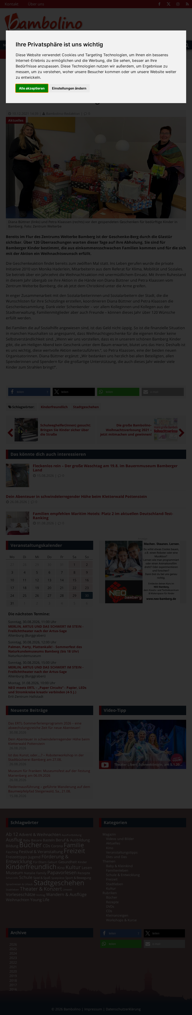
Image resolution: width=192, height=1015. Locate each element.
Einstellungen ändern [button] (69, 88)
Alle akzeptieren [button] (32, 88)
